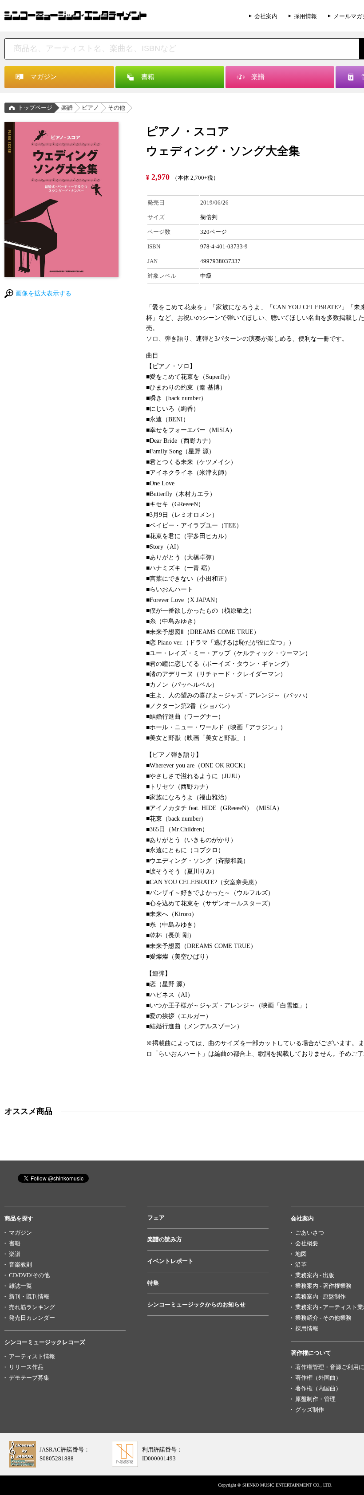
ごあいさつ (309, 1232)
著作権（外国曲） (318, 1377)
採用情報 (305, 16)
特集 (153, 1282)
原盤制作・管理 (315, 1399)
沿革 (301, 1264)
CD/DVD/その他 (29, 1275)
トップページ (35, 107)
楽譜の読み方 (164, 1239)
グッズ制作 (309, 1409)
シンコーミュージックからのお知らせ (196, 1304)
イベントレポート (170, 1261)
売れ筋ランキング (32, 1307)
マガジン (20, 1232)
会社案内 (265, 16)
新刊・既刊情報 (29, 1296)
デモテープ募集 (29, 1377)
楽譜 (67, 107)
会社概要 (306, 1243)
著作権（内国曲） (318, 1388)
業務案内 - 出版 (314, 1275)
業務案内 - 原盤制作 (320, 1296)
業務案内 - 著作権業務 (323, 1286)
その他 (116, 107)
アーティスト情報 (32, 1356)
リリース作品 (26, 1367)
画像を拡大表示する (43, 293)
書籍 (14, 1243)
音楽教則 (20, 1264)
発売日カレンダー (32, 1317)
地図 (301, 1254)
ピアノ (90, 107)
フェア (156, 1217)
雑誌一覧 (20, 1286)
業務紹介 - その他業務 (323, 1317)
